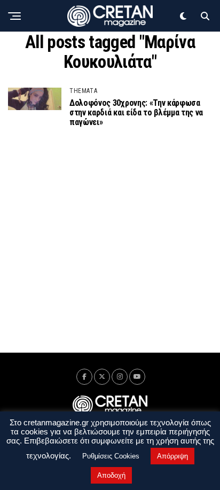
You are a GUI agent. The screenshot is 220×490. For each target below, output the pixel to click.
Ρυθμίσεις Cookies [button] (110, 456)
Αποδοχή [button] (111, 475)
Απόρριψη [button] (172, 456)
